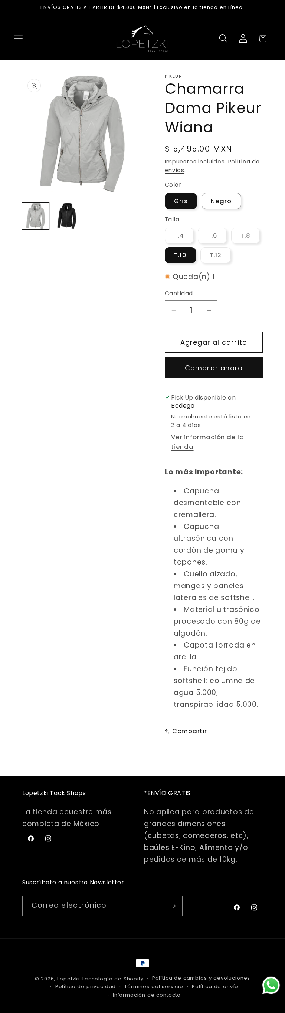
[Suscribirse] (172, 906)
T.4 (184, 237)
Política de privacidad (85, 986)
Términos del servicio (153, 986)
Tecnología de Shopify (113, 978)
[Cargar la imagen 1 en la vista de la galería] (35, 216)
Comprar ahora (214, 368)
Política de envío (215, 986)
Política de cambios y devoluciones (201, 977)
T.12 (220, 256)
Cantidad (179, 293)
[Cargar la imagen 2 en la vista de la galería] (66, 216)
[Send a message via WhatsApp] (271, 985)
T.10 (180, 255)
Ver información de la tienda (207, 442)
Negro (221, 200)
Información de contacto (147, 995)
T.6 (217, 237)
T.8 (250, 237)
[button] (19, 39)
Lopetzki (68, 978)
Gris (181, 200)
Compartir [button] (189, 730)
